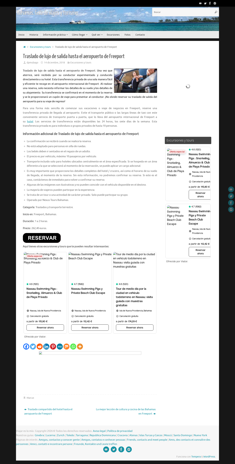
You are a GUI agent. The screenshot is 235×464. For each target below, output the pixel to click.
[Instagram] (214, 3)
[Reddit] (40, 347)
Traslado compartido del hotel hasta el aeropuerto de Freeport (48, 412)
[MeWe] (60, 347)
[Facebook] (210, 3)
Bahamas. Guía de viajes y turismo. (47, 12)
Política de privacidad (119, 431)
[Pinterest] (53, 347)
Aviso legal (99, 431)
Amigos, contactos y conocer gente (59, 439)
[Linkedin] (46, 347)
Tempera (196, 456)
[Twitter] (205, 3)
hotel (30, 121)
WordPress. (209, 456)
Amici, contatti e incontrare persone (51, 444)
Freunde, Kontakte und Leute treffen (95, 444)
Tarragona (82, 435)
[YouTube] (200, 3)
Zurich (61, 435)
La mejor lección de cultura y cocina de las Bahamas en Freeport (126, 412)
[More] (80, 347)
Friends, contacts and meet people (147, 439)
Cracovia (123, 435)
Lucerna (50, 435)
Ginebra (39, 435)
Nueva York (200, 435)
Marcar (30, 397)
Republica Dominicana (103, 435)
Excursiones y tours (40, 47)
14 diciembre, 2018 (54, 62)
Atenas (133, 435)
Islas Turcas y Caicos (150, 435)
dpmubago (32, 62)
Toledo (70, 435)
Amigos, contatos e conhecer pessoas (103, 439)
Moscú (168, 435)
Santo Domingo (183, 435)
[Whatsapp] (73, 347)
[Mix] (66, 347)
